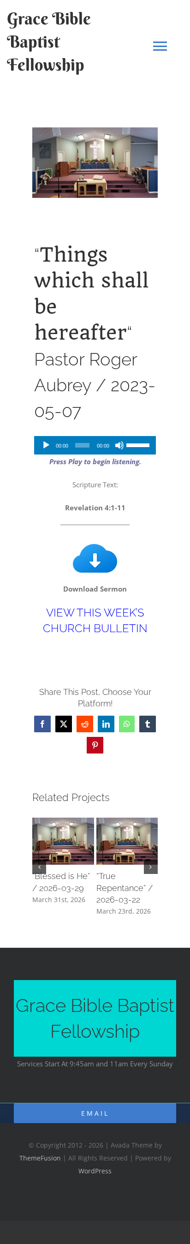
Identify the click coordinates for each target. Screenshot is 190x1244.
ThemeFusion (40, 1158)
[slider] (138, 444)
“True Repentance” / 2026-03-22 (124, 887)
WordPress (95, 1170)
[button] (39, 867)
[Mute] (119, 445)
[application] (95, 445)
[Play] (46, 445)
